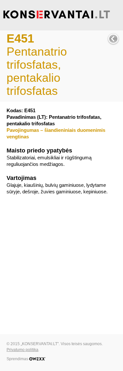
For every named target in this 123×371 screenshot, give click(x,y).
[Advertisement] (61, 263)
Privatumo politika (22, 349)
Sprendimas (18, 359)
